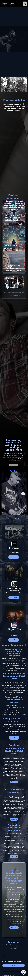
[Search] (12, 3)
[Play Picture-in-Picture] (22, 90)
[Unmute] (5, 90)
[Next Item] (23, 493)
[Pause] (3, 90)
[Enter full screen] (25, 90)
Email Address (6, 955)
